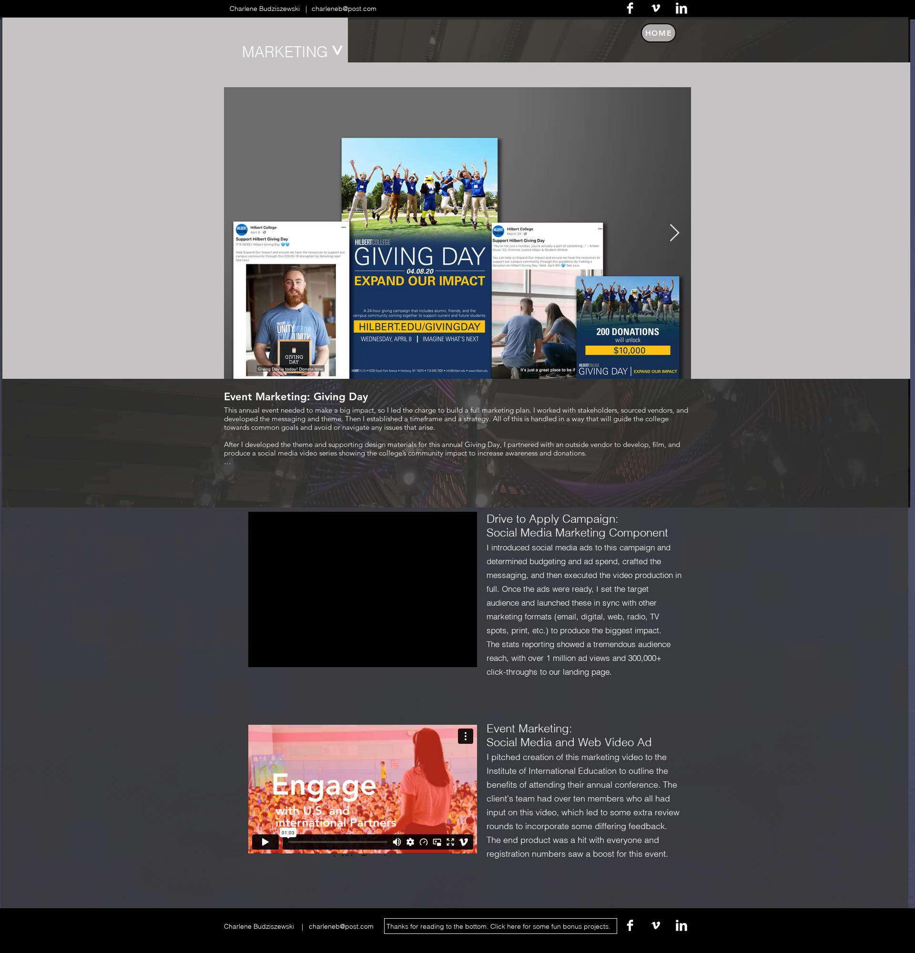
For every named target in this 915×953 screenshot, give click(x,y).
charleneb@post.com (343, 8)
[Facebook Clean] (630, 8)
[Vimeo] (655, 8)
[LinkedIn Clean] (681, 8)
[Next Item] (674, 233)
